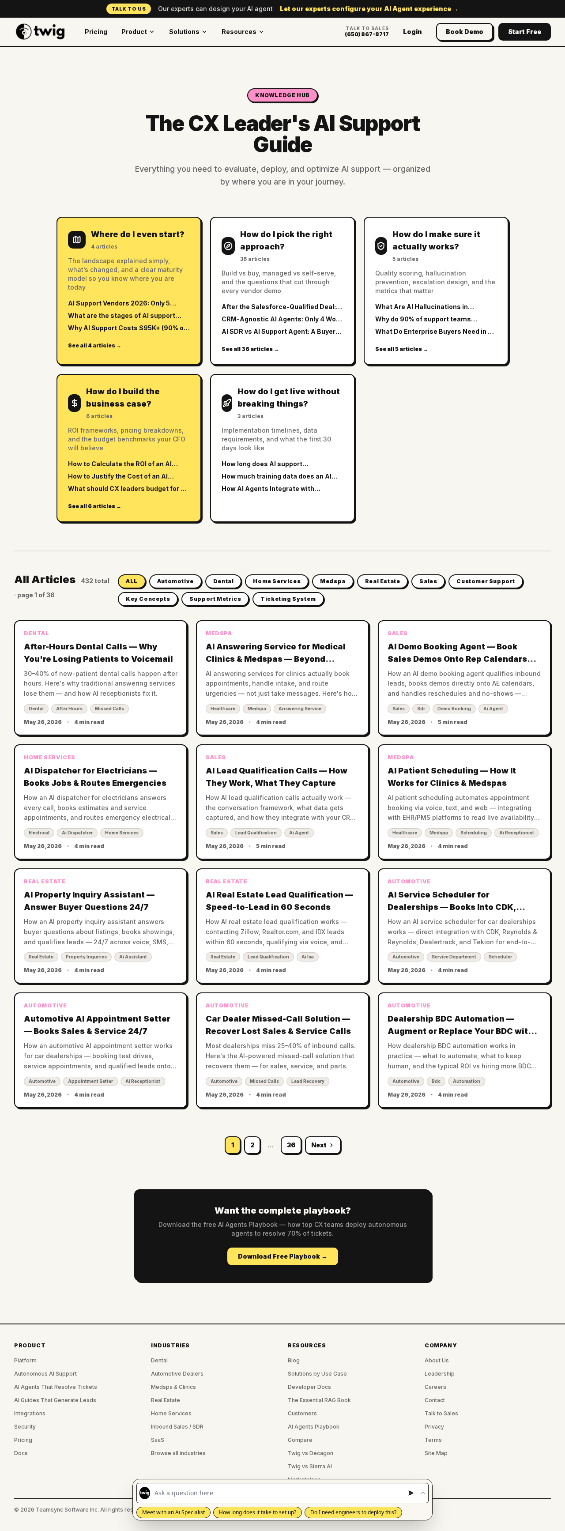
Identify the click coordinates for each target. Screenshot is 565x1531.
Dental (223, 581)
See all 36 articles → (250, 349)
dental (36, 708)
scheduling (473, 832)
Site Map (436, 1453)
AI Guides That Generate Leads (55, 1400)
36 (291, 1145)
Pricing (96, 31)
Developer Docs (309, 1387)
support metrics (215, 599)
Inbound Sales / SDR (177, 1426)
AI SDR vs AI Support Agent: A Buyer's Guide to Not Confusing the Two (282, 332)
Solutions (184, 31)
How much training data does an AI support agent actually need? (276, 476)
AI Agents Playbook (313, 1426)
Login (412, 31)
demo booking (454, 708)
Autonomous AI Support (45, 1373)
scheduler (500, 956)
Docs (21, 1453)
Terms (433, 1440)
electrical (39, 832)
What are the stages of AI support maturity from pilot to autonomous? (124, 316)
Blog (294, 1360)
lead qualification (256, 832)
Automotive (175, 581)
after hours (69, 708)
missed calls (109, 708)
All (132, 581)
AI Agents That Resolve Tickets (55, 1387)
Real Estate (382, 581)
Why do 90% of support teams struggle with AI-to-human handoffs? (434, 319)
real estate (41, 956)
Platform (25, 1360)
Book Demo (464, 31)
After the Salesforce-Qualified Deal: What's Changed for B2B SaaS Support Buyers (279, 307)
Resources (239, 31)
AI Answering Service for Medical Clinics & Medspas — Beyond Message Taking (276, 659)
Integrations (29, 1413)
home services (122, 832)
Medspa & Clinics (173, 1387)
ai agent (493, 708)
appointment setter (90, 1081)
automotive (405, 956)
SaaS (157, 1440)
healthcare (223, 708)
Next (319, 1145)
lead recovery (307, 1081)
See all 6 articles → (94, 506)
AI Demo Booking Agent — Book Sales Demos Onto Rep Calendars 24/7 (457, 659)
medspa (257, 708)
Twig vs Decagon (310, 1453)
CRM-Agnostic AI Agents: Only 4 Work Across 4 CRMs (282, 319)
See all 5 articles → (401, 349)
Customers (302, 1413)
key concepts (148, 599)
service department (454, 956)
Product (134, 31)
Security (25, 1426)
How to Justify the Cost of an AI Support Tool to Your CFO (118, 476)
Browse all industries (178, 1453)
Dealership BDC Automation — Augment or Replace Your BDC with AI (460, 1031)
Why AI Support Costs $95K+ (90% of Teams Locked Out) (127, 328)
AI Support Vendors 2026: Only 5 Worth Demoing (119, 303)
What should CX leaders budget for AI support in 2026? (127, 489)
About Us (437, 1360)
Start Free (524, 31)
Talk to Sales (441, 1413)
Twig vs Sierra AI (310, 1466)
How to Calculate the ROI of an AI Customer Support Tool (120, 464)
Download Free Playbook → (283, 1256)
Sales (428, 581)
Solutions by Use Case (317, 1373)
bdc (436, 1081)
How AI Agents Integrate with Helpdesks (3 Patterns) (268, 489)
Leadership (440, 1373)
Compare (300, 1440)
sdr (421, 708)
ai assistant (133, 956)
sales (398, 708)
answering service (300, 708)
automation (466, 1081)
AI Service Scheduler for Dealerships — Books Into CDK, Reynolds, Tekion (452, 907)
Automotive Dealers (177, 1373)
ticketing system (288, 599)
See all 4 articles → (94, 345)
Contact (435, 1400)
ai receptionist (516, 832)
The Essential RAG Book (319, 1400)
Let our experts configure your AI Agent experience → (369, 8)
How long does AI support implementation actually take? (270, 464)
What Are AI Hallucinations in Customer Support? (421, 307)
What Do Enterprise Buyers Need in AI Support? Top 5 (434, 332)
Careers (435, 1387)
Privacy (434, 1426)
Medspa (333, 581)
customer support (485, 581)
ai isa (307, 956)
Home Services (277, 581)
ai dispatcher (77, 832)
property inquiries (86, 956)
